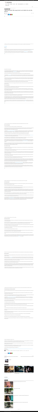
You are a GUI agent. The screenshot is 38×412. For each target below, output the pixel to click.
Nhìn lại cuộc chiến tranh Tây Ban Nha (11, 130)
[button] (32, 6)
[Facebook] (30, 0)
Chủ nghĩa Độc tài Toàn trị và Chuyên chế (12, 373)
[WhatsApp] (12, 14)
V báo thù (19, 261)
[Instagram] (31, 0)
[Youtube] (33, 0)
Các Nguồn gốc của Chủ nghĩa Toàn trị (19, 162)
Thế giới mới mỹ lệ (15, 71)
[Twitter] (9, 14)
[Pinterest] (10, 14)
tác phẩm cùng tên (26, 51)
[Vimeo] (32, 0)
